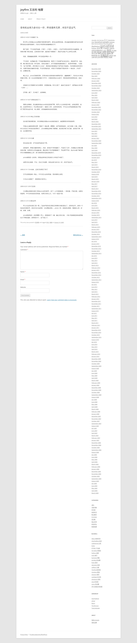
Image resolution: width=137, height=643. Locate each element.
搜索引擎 (110, 53)
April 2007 (94, 433)
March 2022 (95, 121)
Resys (93, 603)
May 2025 (94, 76)
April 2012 (94, 292)
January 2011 (95, 328)
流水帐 (37, 222)
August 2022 (95, 114)
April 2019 (94, 165)
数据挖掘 (94, 55)
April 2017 (94, 186)
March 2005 (95, 493)
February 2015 (96, 227)
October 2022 (96, 112)
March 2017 (95, 189)
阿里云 (106, 57)
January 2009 (95, 385)
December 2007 (96, 416)
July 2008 (94, 400)
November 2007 (96, 419)
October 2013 (96, 251)
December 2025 (96, 69)
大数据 (104, 52)
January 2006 (95, 469)
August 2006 (95, 452)
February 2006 (96, 467)
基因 (100, 52)
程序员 (111, 55)
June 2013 (94, 258)
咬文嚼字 (94, 515)
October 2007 (96, 421)
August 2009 (95, 368)
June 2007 (94, 431)
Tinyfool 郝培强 (96, 570)
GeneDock (99, 42)
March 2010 (95, 352)
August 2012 (95, 282)
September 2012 (96, 280)
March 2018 (95, 179)
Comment (24, 250)
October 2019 (96, 157)
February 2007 (96, 438)
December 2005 (96, 471)
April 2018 (94, 177)
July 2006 (94, 455)
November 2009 (96, 361)
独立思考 (94, 522)
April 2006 (94, 462)
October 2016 (96, 196)
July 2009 (94, 371)
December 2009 (96, 359)
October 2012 (96, 277)
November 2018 (96, 169)
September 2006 (96, 450)
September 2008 (96, 395)
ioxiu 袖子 (94, 555)
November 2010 (96, 332)
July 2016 (94, 203)
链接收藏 (94, 527)
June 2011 (94, 316)
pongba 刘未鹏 (96, 560)
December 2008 (96, 388)
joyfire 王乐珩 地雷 (31, 9)
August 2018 (95, 174)
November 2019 (96, 155)
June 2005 (94, 486)
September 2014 (96, 237)
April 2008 (94, 407)
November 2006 (96, 445)
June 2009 (94, 373)
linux (110, 44)
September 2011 (96, 308)
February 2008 (96, 411)
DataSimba (111, 40)
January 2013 (95, 270)
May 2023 (94, 95)
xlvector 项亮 (95, 574)
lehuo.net (106, 43)
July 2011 (94, 313)
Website (23, 287)
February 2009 (96, 383)
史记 (93, 52)
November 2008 (96, 390)
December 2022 (96, 107)
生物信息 (104, 55)
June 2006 (94, 457)
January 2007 (95, 440)
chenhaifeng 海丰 (97, 541)
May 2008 (94, 404)
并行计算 (94, 53)
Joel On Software (98, 43)
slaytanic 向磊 (96, 565)
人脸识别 (111, 48)
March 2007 (95, 435)
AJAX (98, 40)
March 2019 (95, 167)
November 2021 (96, 126)
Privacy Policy (41, 19)
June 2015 (94, 220)
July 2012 (94, 284)
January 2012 (95, 299)
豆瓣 (93, 57)
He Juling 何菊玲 (96, 551)
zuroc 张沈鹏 (95, 584)
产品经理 (106, 48)
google (106, 42)
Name (23, 272)
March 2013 (95, 265)
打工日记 (94, 517)
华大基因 (114, 50)
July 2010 (94, 342)
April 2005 (94, 491)
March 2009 (95, 380)
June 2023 (94, 93)
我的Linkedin (95, 620)
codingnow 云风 (96, 543)
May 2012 (94, 289)
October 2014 (96, 234)
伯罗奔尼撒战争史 (97, 50)
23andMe (94, 40)
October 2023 (96, 88)
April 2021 (94, 136)
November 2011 (96, 304)
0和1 (93, 505)
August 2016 (95, 201)
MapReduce (96, 46)
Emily (93, 546)
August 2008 (95, 397)
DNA (93, 42)
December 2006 (96, 443)
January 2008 (95, 414)
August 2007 (95, 426)
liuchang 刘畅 (95, 558)
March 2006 (95, 464)
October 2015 (96, 215)
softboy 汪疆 (95, 567)
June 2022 (94, 117)
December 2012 (96, 272)
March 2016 (95, 208)
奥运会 (112, 52)
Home (22, 19)
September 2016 (96, 198)
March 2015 (95, 225)
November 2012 (96, 275)
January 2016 (95, 213)
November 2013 (96, 248)
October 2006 (96, 447)
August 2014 (95, 239)
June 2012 (94, 287)
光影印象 (94, 507)
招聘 (99, 53)
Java (93, 44)
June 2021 (94, 131)
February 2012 (96, 296)
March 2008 (95, 409)
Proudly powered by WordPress (38, 634)
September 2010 (96, 337)
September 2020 (96, 143)
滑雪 (99, 55)
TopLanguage (96, 608)
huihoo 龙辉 (95, 553)
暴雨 (22, 235)
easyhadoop (95, 598)
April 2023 (94, 97)
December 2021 (96, 124)
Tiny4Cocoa (95, 606)
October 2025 (96, 74)
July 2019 (94, 160)
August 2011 (95, 311)
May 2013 (94, 260)
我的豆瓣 (94, 622)
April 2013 (94, 263)
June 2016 (94, 205)
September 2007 (96, 423)
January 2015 (95, 229)
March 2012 (95, 294)
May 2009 (94, 376)
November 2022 (96, 109)
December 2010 (96, 330)
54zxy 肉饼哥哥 (96, 539)
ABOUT (30, 19)
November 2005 (96, 474)
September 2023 (96, 90)
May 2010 (94, 347)
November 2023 (96, 85)
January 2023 (95, 105)
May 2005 (94, 488)
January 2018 (95, 181)
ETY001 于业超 (96, 548)
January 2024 (95, 81)
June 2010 (94, 344)
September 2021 (96, 129)
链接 (101, 57)
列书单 (93, 510)
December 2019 (96, 153)
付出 (47, 222)
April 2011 (94, 320)
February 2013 (96, 268)
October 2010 (96, 335)
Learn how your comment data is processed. (62, 300)
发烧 (51, 222)
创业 (109, 50)
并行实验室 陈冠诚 (97, 586)
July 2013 (94, 256)
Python (94, 48)
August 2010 (95, 340)
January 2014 (95, 244)
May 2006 (94, 459)
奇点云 (108, 52)
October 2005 (96, 476)
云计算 (100, 48)
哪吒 (95, 52)
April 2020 (94, 150)
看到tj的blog (78, 235)
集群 (110, 57)
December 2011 (96, 301)
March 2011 (95, 323)
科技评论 (94, 524)
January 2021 (95, 138)
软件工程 (97, 57)
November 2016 (96, 193)
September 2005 (96, 479)
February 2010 (96, 354)
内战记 (105, 50)
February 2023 (96, 102)
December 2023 (96, 83)
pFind (110, 46)
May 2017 (94, 184)
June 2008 (94, 402)
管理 (115, 55)
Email (22, 279)
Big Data (101, 40)
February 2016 (96, 210)
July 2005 (94, 483)
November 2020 (96, 141)
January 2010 (95, 356)
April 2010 (94, 349)
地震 (98, 52)
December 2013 (96, 246)
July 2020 (94, 145)
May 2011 (94, 318)
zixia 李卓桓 (95, 582)
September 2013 (96, 253)
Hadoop (112, 42)
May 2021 (94, 133)
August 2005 (95, 481)
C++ (106, 40)
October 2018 (96, 172)
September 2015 (96, 217)
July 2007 (94, 428)
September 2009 (96, 366)
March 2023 (95, 100)
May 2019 (94, 162)
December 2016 (96, 191)
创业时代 (94, 512)
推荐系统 (103, 53)
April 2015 (94, 222)
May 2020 (94, 148)
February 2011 (96, 325)
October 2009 (96, 364)
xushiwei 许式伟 (96, 577)
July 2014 (94, 241)
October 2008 (96, 392)
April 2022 (94, 119)
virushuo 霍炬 (96, 572)
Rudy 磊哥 (95, 562)
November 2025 (96, 71)
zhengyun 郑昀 (96, 579)
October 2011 (96, 306)
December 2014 (96, 232)
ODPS (103, 46)
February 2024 (96, 78)
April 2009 (94, 378)
